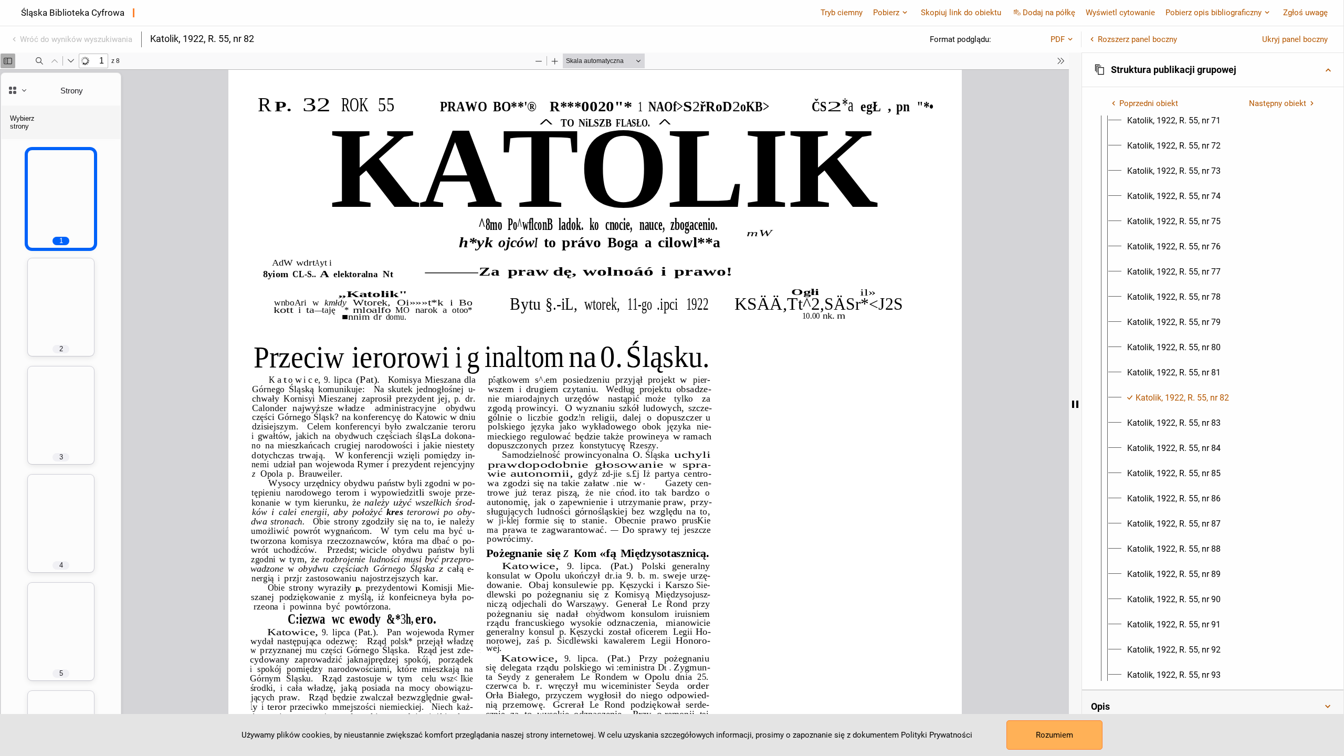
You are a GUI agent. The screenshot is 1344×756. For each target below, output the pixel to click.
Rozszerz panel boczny (1137, 39)
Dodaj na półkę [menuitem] (1049, 12)
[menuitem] (1174, 120)
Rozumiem (1054, 735)
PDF (1058, 39)
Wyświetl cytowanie (1120, 12)
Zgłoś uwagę (1305, 12)
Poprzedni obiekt (1148, 103)
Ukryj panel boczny (1295, 39)
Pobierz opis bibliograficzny (1214, 12)
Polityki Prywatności (936, 735)
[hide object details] (1075, 404)
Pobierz (886, 12)
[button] (1212, 70)
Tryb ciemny (842, 12)
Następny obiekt (1277, 103)
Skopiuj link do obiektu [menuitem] (961, 12)
